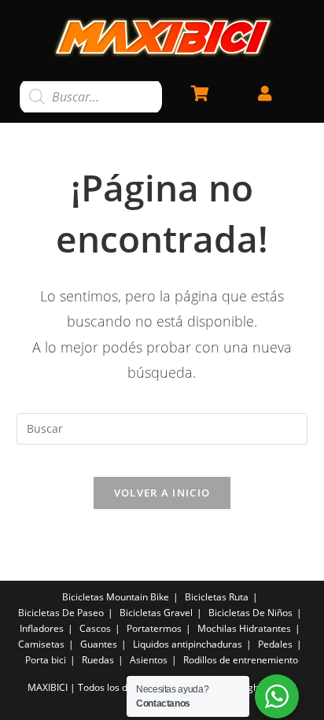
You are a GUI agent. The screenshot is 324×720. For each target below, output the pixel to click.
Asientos (149, 659)
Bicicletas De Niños (250, 612)
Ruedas (98, 659)
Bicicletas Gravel (156, 612)
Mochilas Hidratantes (244, 628)
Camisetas (41, 644)
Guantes (98, 644)
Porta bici (45, 659)
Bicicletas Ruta (217, 597)
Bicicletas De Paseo (61, 612)
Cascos (95, 628)
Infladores (42, 628)
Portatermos (154, 628)
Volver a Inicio (162, 493)
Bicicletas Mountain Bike (115, 597)
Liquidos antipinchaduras (187, 644)
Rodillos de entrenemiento (240, 659)
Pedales (275, 644)
